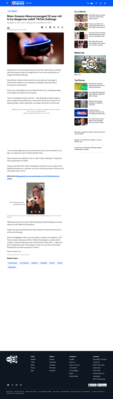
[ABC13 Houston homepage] (17, 3)
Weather (33, 359)
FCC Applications (86, 391)
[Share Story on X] (46, 27)
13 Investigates (73, 370)
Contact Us (96, 362)
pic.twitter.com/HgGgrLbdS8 (37, 111)
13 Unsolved (73, 368)
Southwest (52, 362)
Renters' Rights (73, 376)
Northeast (52, 370)
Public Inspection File (76, 391)
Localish (71, 359)
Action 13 (72, 362)
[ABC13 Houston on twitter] (12, 385)
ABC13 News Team (99, 365)
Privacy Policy (9, 391)
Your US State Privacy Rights (44, 391)
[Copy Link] (62, 27)
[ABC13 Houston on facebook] (8, 385)
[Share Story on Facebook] (42, 27)
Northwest (52, 368)
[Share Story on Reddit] (50, 27)
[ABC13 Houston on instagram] (16, 385)
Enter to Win (96, 370)
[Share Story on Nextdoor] (54, 27)
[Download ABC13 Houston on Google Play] (102, 385)
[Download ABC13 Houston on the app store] (92, 385)
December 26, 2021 (44, 113)
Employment (96, 368)
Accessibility (96, 376)
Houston (51, 359)
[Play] (90, 64)
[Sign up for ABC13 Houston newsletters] (21, 385)
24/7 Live (29, 3)
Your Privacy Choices (19, 391)
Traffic (33, 362)
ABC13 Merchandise (99, 379)
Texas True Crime (74, 365)
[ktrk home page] (11, 359)
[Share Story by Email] (58, 27)
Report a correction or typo (14, 251)
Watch (33, 365)
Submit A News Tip (98, 373)
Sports (71, 373)
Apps (32, 370)
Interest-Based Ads (64, 391)
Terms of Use (56, 391)
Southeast (52, 365)
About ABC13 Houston (100, 359)
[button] (7, 3)
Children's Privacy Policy (31, 391)
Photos (33, 368)
